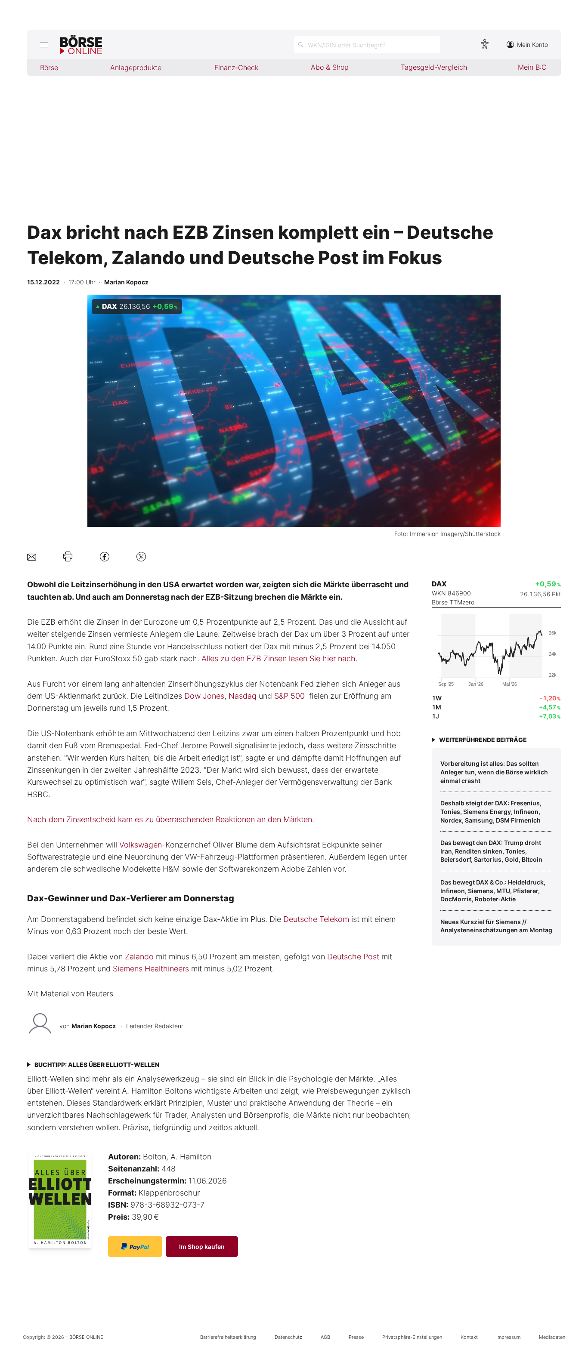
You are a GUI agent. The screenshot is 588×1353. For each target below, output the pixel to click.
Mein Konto (532, 44)
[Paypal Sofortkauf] (135, 1246)
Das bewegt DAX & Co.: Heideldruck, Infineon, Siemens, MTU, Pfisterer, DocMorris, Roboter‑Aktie (492, 890)
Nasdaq (243, 695)
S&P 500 (289, 695)
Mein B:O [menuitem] (532, 67)
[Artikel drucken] (67, 556)
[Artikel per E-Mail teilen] (31, 556)
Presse (356, 1337)
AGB (325, 1337)
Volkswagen (140, 844)
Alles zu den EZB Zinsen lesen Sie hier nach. (279, 658)
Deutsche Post (353, 956)
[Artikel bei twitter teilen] (141, 556)
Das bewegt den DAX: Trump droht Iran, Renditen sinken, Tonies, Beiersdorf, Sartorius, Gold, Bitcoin (491, 851)
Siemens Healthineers (151, 968)
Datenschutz (288, 1337)
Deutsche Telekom (316, 919)
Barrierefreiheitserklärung (228, 1337)
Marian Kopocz (93, 1025)
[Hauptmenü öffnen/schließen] (43, 44)
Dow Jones (204, 695)
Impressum (508, 1337)
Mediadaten (552, 1337)
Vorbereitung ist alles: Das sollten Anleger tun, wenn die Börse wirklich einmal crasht (494, 772)
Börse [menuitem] (49, 67)
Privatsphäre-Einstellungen (412, 1337)
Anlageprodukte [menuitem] (135, 67)
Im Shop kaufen (202, 1246)
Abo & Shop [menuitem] (330, 67)
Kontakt (469, 1337)
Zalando (139, 956)
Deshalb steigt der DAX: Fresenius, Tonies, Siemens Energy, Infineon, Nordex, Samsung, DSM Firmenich (491, 811)
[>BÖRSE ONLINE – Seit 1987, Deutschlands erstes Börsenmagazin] (81, 44)
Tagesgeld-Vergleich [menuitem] (434, 67)
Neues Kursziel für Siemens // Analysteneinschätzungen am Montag (496, 926)
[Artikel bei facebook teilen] (105, 556)
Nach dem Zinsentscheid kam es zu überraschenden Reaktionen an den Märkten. (170, 819)
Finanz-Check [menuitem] (236, 67)
